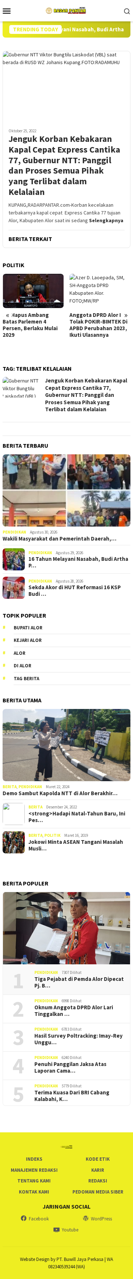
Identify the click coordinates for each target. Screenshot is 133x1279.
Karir (97, 1170)
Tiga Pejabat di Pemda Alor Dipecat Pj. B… (79, 982)
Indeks (34, 1159)
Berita (10, 786)
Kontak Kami (34, 1192)
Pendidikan (14, 532)
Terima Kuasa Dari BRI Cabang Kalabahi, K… (71, 1095)
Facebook (39, 1219)
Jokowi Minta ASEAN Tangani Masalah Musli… (75, 845)
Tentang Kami (34, 1181)
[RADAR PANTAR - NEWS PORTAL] (66, 10)
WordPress (101, 1219)
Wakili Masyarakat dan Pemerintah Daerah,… (59, 538)
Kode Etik (98, 1159)
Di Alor (22, 666)
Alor (19, 653)
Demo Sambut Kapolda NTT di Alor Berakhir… (60, 793)
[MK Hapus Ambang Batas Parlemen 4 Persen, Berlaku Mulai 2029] (33, 291)
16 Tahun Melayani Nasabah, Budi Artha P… (78, 562)
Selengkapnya (106, 220)
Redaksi (97, 1181)
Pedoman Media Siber (97, 1192)
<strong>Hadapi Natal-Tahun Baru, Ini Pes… (76, 817)
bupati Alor (28, 628)
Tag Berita (26, 678)
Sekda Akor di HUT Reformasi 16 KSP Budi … (74, 590)
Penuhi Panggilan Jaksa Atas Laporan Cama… (70, 1067)
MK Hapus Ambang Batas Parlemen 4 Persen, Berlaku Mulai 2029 (30, 325)
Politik (52, 835)
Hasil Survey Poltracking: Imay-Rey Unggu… (78, 1039)
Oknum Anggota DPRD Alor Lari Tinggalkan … (73, 1010)
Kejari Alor (28, 640)
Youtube (70, 1230)
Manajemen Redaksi (34, 1170)
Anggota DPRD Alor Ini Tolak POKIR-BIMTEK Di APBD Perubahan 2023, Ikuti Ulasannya (98, 325)
